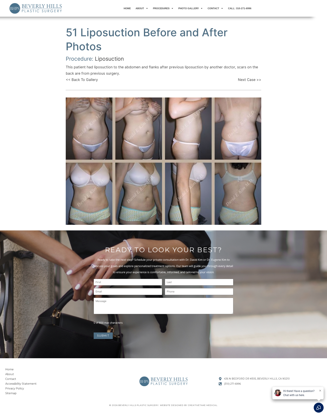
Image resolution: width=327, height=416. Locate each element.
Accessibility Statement (21, 383)
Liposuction (109, 58)
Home (127, 8)
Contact (213, 8)
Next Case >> (249, 80)
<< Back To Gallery (82, 80)
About (140, 8)
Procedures (161, 8)
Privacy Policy (14, 388)
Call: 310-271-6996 (239, 8)
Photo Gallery (188, 8)
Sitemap (11, 393)
